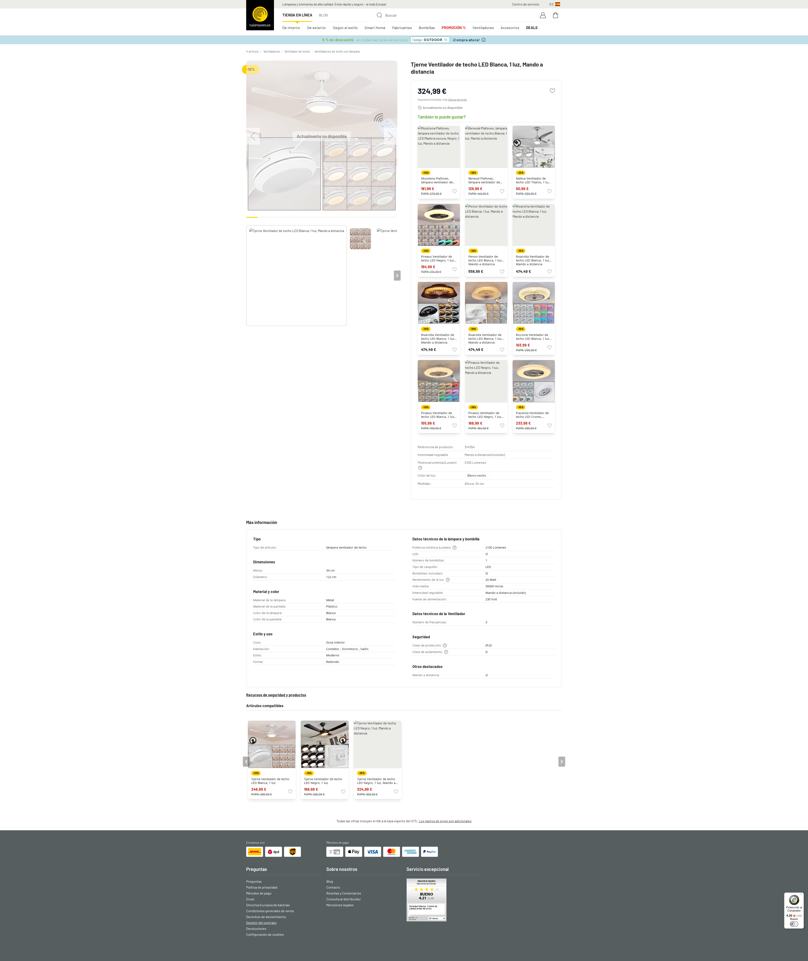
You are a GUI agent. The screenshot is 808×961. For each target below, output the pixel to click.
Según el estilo (345, 27)
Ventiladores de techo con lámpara (337, 51)
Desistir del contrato (261, 923)
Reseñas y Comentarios (343, 893)
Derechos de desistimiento (266, 917)
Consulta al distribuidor (343, 899)
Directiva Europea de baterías (268, 905)
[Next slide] (397, 276)
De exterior (316, 27)
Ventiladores (483, 27)
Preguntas (254, 881)
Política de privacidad (261, 887)
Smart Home (374, 27)
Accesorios (510, 27)
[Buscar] (379, 15)
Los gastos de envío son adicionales (445, 821)
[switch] (794, 923)
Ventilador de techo (297, 51)
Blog (323, 15)
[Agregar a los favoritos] (552, 90)
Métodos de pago (258, 893)
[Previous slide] (246, 276)
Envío (250, 899)
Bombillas (427, 27)
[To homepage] (260, 15)
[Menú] (801, 895)
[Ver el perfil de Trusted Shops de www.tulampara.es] (444, 899)
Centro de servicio (525, 4)
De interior (291, 27)
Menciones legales (340, 905)
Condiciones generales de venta (270, 911)
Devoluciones (256, 928)
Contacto (333, 887)
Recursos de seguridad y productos (276, 695)
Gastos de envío (457, 99)
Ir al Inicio (252, 51)
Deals (532, 27)
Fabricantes (402, 27)
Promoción (454, 27)
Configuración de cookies (265, 934)
